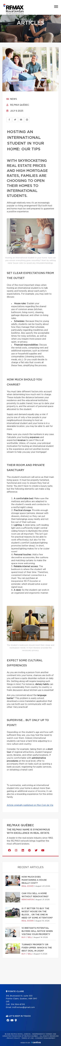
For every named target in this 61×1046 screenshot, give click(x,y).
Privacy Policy (13, 1038)
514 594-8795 (18, 1004)
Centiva (36, 1042)
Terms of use (27, 1038)
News (13, 99)
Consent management (45, 1038)
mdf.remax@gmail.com (23, 1007)
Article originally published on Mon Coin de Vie (30, 805)
